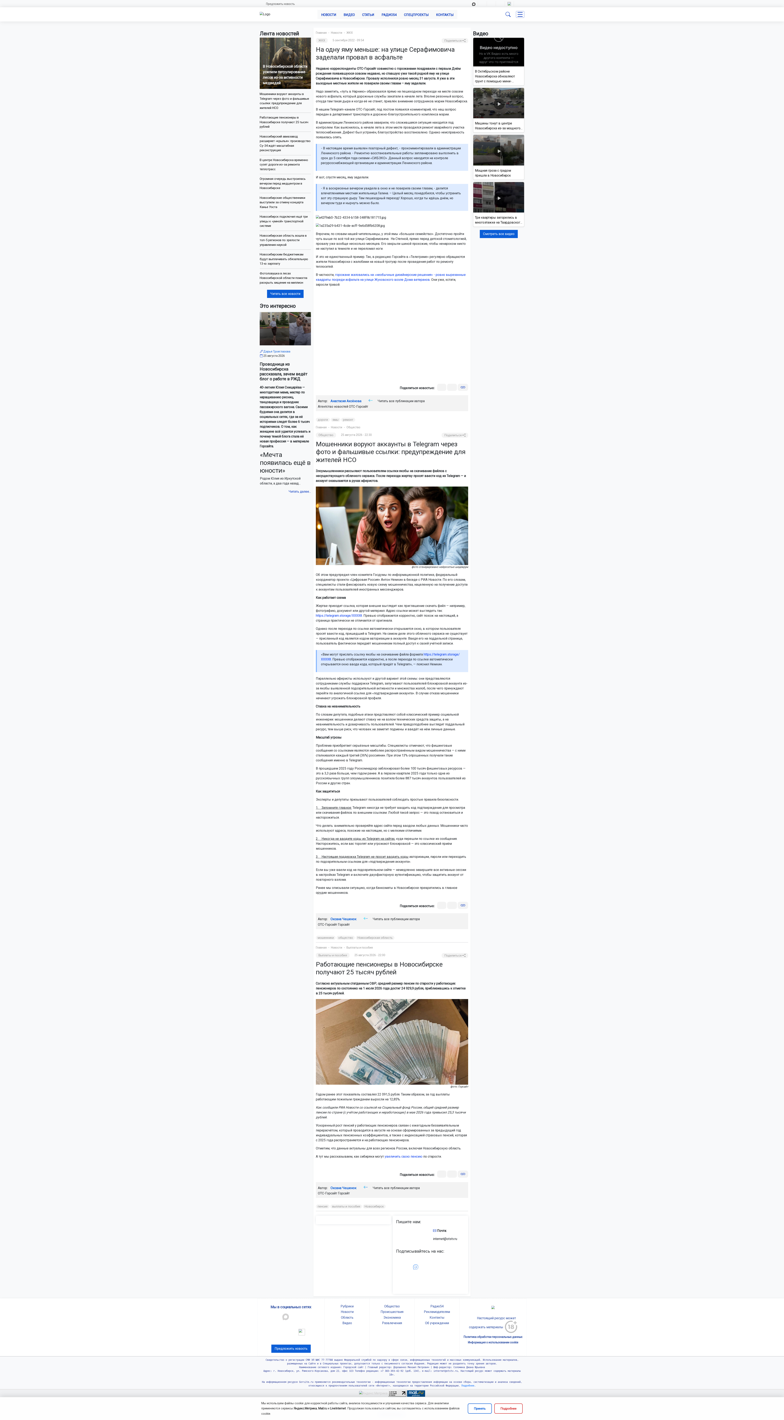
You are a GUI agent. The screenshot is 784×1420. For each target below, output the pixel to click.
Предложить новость (280, 4)
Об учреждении (437, 1323)
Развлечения (392, 1323)
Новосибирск (374, 1206)
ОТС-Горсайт (358, 406)
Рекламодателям (437, 1312)
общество (345, 938)
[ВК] (441, 387)
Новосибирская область (375, 938)
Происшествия (392, 1312)
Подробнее (508, 1408)
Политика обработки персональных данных (493, 1336)
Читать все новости (285, 294)
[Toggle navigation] (520, 14)
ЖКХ (349, 32)
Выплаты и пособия (359, 947)
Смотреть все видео (498, 234)
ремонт (348, 420)
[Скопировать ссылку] (463, 387)
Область (347, 1317)
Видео (349, 15)
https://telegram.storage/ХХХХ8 (339, 616)
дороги (323, 420)
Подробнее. (468, 1385)
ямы (336, 420)
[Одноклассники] (452, 387)
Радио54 (389, 15)
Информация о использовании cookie (493, 1342)
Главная (321, 32)
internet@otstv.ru (445, 1239)
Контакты (445, 15)
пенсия (323, 1206)
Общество (353, 427)
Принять (480, 1408)
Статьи (368, 15)
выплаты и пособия (346, 1206)
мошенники (326, 938)
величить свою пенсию (404, 1156)
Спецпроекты (416, 15)
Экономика (392, 1317)
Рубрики (347, 1306)
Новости (328, 15)
